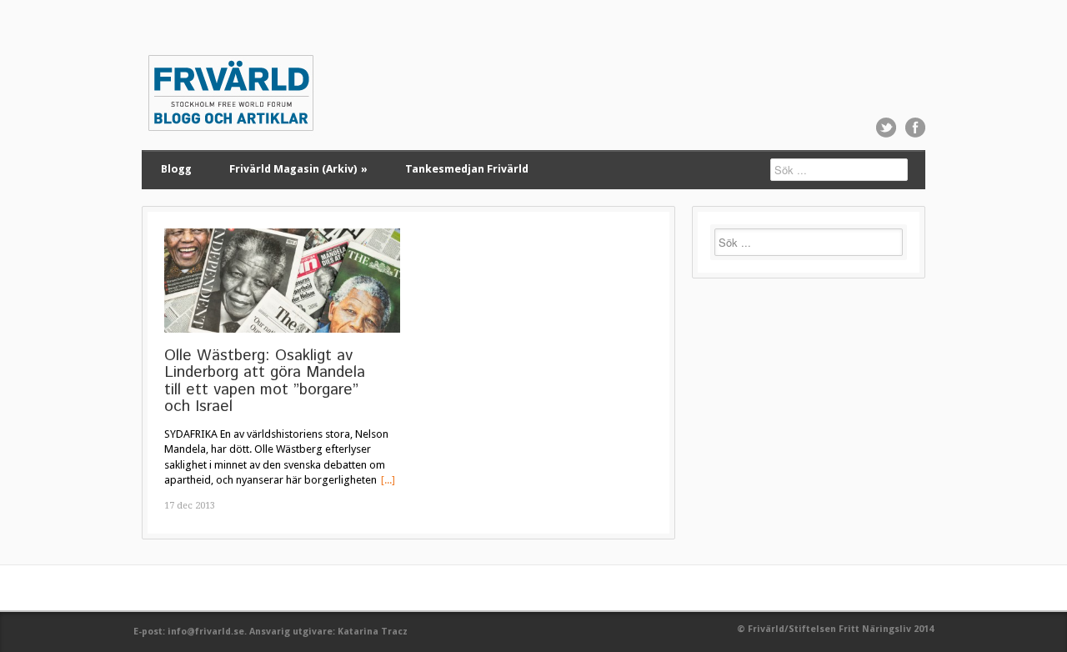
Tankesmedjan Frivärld (466, 169)
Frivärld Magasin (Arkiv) (298, 169)
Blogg (176, 169)
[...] (388, 480)
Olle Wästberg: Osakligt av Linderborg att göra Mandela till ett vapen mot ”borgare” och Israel (264, 381)
